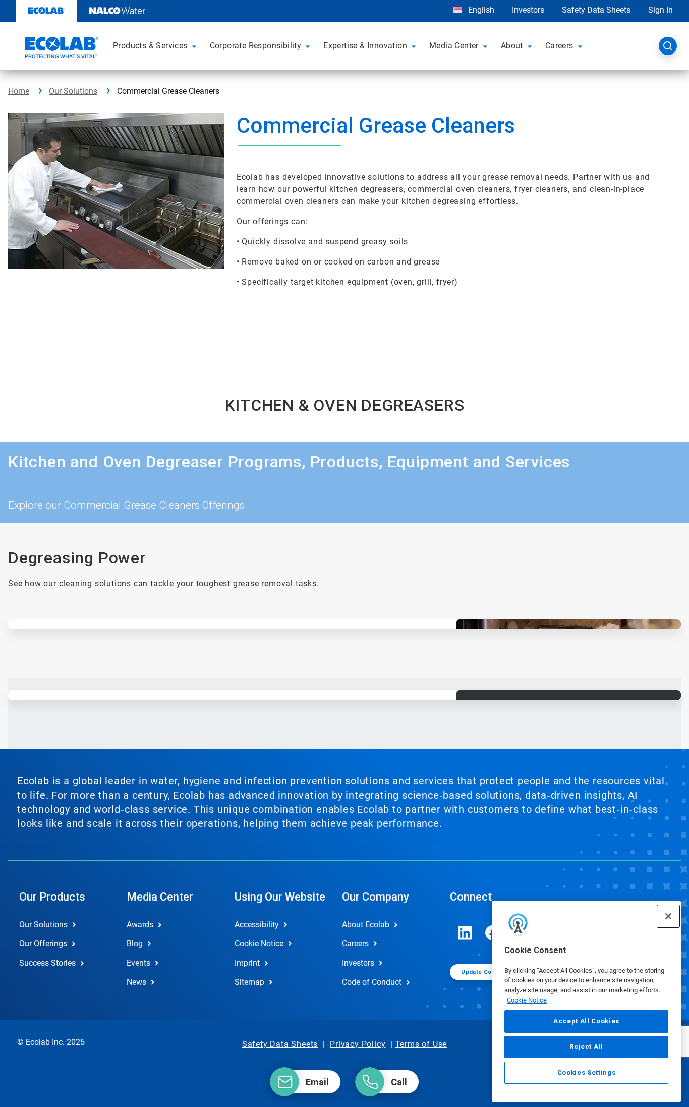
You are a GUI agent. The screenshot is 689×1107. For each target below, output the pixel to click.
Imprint (247, 963)
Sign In (660, 10)
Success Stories (47, 963)
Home (18, 91)
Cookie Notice (527, 1000)
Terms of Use (421, 1044)
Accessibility (257, 924)
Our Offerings (43, 943)
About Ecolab (365, 924)
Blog (135, 943)
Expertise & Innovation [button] (365, 45)
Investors (528, 10)
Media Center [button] (454, 45)
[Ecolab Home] (60, 49)
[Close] (668, 916)
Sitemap (249, 982)
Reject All (586, 1046)
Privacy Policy (357, 1044)
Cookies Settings (586, 1072)
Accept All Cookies (586, 1021)
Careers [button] (559, 45)
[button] (196, 46)
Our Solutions (73, 91)
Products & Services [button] (150, 45)
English (480, 10)
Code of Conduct (371, 982)
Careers (355, 943)
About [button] (512, 45)
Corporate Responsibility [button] (256, 45)
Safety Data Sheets (596, 10)
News (136, 982)
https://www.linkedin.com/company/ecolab (465, 933)
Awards (140, 924)
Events (138, 963)
